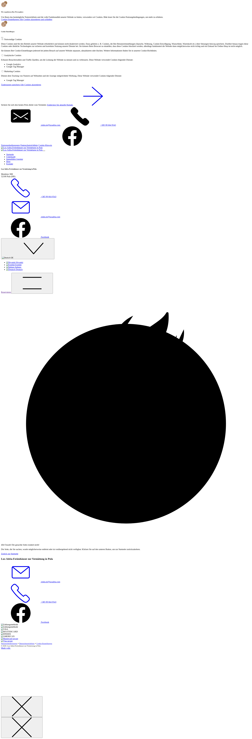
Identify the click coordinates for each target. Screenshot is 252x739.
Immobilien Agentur (14, 159)
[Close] (2, 37)
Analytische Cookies (12, 55)
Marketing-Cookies (12, 71)
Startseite (10, 154)
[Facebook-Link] (72, 145)
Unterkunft (10, 157)
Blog (8, 161)
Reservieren (6, 292)
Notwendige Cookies (13, 39)
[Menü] (32, 283)
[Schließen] (22, 706)
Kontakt (9, 164)
